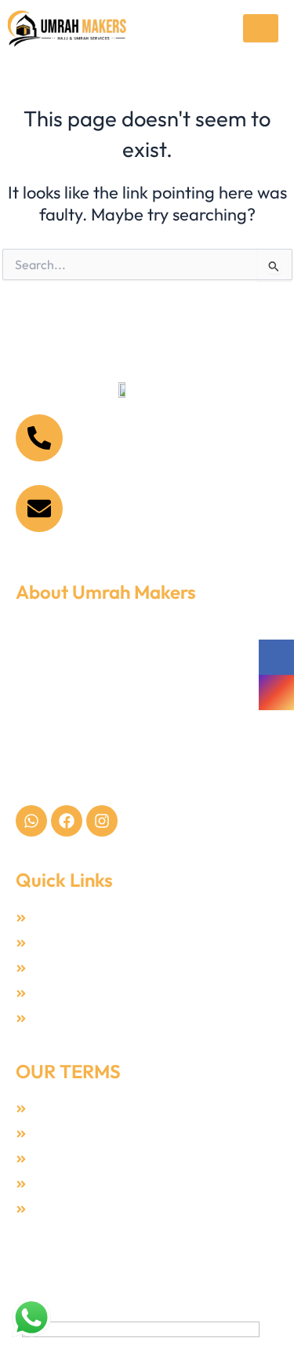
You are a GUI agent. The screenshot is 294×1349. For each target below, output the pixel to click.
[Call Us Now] (39, 437)
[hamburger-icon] (260, 28)
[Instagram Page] (276, 692)
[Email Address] (39, 508)
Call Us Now (113, 426)
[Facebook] (276, 657)
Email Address (121, 496)
